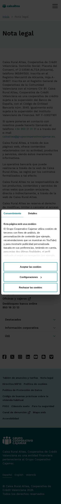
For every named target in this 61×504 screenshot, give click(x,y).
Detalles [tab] (32, 213)
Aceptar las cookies (30, 266)
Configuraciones (29, 277)
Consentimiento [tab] (12, 213)
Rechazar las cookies (30, 287)
